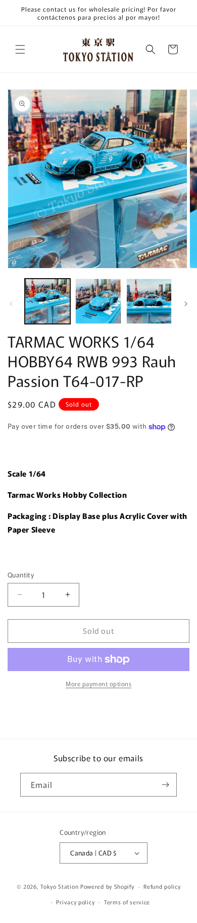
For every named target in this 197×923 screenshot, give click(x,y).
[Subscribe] (165, 785)
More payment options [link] (98, 683)
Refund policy (161, 886)
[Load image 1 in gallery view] (47, 301)
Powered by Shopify (107, 886)
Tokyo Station (60, 886)
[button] (20, 49)
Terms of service (127, 902)
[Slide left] (11, 304)
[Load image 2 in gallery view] (98, 301)
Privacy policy (75, 902)
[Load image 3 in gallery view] (149, 301)
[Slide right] (186, 304)
